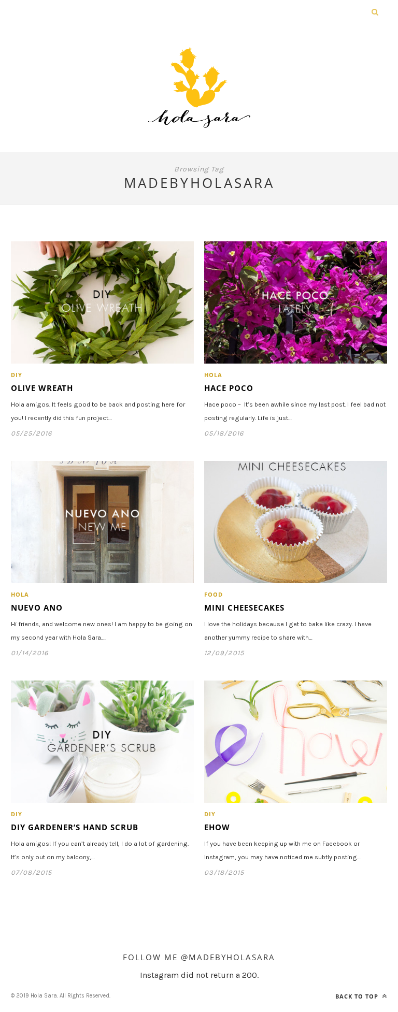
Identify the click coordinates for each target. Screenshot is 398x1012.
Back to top (357, 996)
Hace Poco (228, 388)
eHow (217, 827)
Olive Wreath (42, 388)
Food (213, 594)
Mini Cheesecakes (244, 607)
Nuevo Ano (37, 607)
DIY (16, 375)
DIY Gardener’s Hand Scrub (74, 827)
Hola (213, 375)
